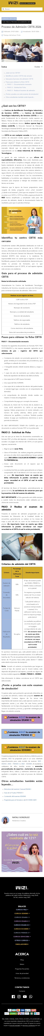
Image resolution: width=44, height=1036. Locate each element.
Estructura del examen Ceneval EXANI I (17, 789)
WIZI (10, 759)
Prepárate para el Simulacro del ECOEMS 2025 (20, 800)
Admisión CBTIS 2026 (9, 18)
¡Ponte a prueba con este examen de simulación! (22, 94)
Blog (22, 960)
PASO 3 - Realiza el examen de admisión (21, 90)
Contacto (22, 991)
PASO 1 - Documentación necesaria (19, 84)
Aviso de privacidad (22, 973)
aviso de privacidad (15, 1025)
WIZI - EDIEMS (26, 764)
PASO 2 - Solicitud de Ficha (16, 87)
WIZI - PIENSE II (13, 764)
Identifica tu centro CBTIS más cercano (19, 76)
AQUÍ (22, 717)
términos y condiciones (29, 1025)
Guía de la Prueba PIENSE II (13, 793)
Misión (22, 964)
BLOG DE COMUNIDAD (27, 3)
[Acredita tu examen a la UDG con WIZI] (22, 871)
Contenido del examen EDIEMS (15, 796)
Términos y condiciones (22, 978)
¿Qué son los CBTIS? (13, 73)
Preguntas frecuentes (22, 969)
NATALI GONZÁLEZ (21, 817)
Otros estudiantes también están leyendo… (20, 97)
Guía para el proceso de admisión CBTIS (16, 22)
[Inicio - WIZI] (22, 887)
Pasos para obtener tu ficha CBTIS (17, 82)
